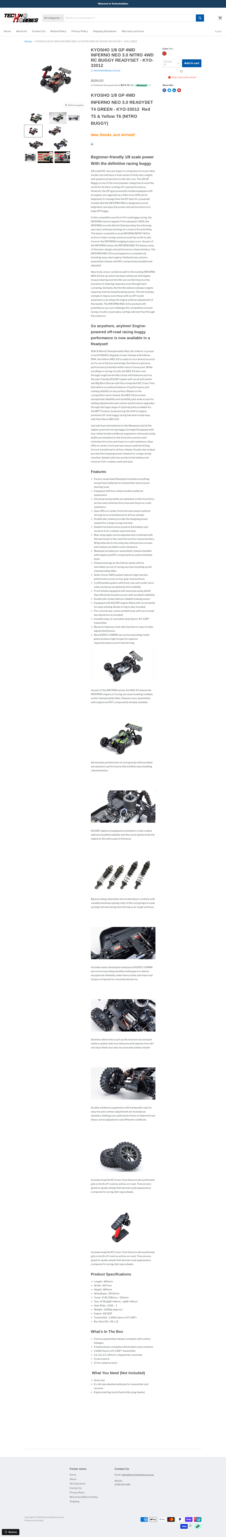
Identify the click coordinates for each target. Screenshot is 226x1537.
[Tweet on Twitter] (169, 90)
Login (218, 31)
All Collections (77, 1483)
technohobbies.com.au (107, 70)
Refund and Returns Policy (84, 1497)
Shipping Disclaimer (105, 31)
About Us (21, 31)
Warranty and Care (133, 31)
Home (7, 31)
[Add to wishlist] (182, 71)
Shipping (74, 1501)
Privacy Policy (79, 31)
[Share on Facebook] (164, 90)
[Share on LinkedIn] (174, 90)
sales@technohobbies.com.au (137, 1474)
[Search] (200, 18)
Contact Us (38, 31)
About (73, 1479)
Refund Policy (58, 31)
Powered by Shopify (34, 1520)
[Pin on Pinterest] (179, 90)
